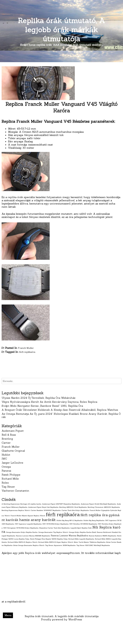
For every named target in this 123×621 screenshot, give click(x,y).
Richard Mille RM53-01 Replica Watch (22, 542)
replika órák (15, 197)
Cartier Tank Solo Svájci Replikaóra (75, 510)
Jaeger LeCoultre (12, 462)
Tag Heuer (8, 486)
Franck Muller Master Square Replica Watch (28, 515)
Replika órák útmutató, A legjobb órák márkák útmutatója (61, 29)
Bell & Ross (9, 434)
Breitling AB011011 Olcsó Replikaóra (73, 507)
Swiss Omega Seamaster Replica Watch (28, 545)
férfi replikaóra (27, 352)
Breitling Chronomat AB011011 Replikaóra (104, 507)
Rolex (5, 482)
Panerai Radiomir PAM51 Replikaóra (102, 536)
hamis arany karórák (37, 519)
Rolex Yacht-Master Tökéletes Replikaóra (89, 542)
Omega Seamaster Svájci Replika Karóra (21, 532)
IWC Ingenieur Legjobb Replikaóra (28, 524)
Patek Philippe (11, 474)
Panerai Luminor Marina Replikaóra (69, 535)
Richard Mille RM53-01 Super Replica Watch (55, 542)
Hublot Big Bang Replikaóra (93, 520)
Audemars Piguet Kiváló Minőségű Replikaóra (98, 504)
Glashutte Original (13, 450)
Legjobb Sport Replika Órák (81, 528)
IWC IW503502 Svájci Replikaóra (55, 524)
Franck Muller (26, 348)
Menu (8, 615)
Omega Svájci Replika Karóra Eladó (82, 532)
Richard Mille (10, 478)
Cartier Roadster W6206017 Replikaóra (46, 510)
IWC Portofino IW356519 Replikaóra (83, 524)
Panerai (6, 470)
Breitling (7, 438)
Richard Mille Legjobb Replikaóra (81, 539)
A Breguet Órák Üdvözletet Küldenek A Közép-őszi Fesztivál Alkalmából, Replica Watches (60, 409)
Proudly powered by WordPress (61, 619)
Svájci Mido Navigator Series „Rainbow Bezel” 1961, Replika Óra (42, 405)
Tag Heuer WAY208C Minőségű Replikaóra (93, 545)
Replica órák (33, 553)
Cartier (6, 442)
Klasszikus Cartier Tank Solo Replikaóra (54, 528)
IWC (4, 458)
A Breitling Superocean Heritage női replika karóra (21, 504)
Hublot (6, 454)
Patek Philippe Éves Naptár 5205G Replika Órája (49, 539)
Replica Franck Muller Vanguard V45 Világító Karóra (61, 107)
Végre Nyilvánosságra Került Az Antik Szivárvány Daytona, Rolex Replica (49, 401)
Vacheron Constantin (15, 490)
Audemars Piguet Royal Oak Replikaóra (43, 507)
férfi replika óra (94, 515)
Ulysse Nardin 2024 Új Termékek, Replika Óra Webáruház (38, 397)
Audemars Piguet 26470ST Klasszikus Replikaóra (61, 504)
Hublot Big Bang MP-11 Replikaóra (70, 520)
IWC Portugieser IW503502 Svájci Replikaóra (20, 528)
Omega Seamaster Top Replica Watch (53, 532)
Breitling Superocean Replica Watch (16, 510)
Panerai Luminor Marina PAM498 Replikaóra (33, 536)
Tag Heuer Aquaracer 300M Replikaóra (60, 545)
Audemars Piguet (13, 430)
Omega (6, 466)
